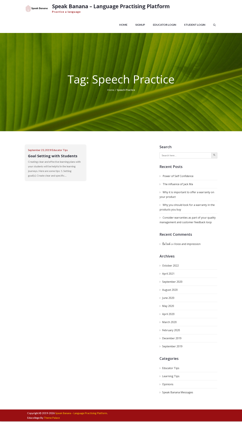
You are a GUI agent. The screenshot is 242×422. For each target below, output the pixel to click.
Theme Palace (52, 417)
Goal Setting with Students (52, 155)
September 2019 (172, 346)
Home (123, 24)
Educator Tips (60, 149)
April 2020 (168, 314)
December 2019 (171, 338)
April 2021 (168, 273)
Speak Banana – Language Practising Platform (111, 6)
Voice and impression (187, 244)
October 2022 (170, 265)
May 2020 (168, 306)
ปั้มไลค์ (166, 244)
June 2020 (168, 298)
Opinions (167, 384)
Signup (140, 24)
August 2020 (170, 290)
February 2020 (171, 330)
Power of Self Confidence (178, 176)
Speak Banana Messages (177, 392)
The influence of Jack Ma (178, 184)
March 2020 (169, 322)
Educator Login (164, 24)
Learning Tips (170, 376)
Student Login (194, 24)
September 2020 (172, 282)
